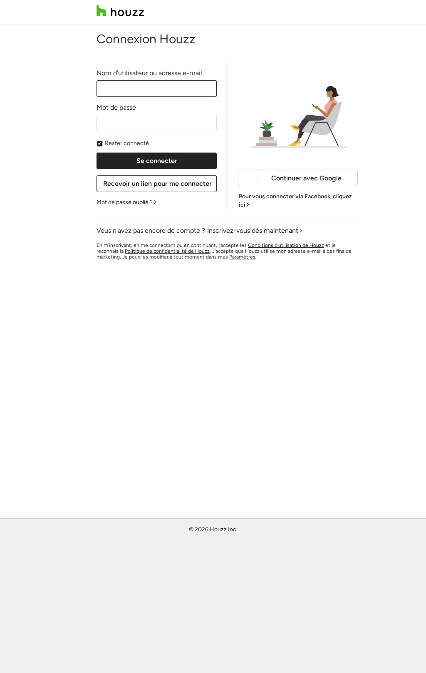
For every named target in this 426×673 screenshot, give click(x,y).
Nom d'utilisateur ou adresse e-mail (149, 73)
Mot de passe (116, 107)
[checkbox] (100, 144)
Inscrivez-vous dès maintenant (252, 230)
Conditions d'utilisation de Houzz (286, 245)
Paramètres (242, 257)
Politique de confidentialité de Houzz (167, 251)
